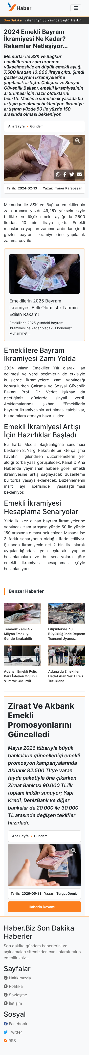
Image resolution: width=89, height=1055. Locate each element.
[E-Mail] (79, 174)
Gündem (37, 126)
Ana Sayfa (16, 126)
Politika (15, 986)
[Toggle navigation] (75, 8)
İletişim (15, 1003)
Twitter (15, 1032)
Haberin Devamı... (43, 907)
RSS (11, 1040)
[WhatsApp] (58, 174)
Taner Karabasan (68, 188)
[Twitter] (71, 174)
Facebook (17, 1023)
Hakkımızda (19, 977)
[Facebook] (65, 174)
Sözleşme (17, 994)
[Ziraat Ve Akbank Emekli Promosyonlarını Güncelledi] (44, 865)
